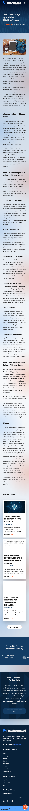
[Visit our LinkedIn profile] (4, 801)
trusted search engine (16, 448)
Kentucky (5, 756)
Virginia (5, 766)
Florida (4, 753)
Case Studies (6, 782)
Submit (21, 797)
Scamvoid (20, 218)
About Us (5, 780)
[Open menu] (25, 3)
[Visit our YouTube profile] (12, 801)
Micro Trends (13, 482)
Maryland (5, 758)
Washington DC (7, 771)
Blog (4, 785)
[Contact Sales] (25, 807)
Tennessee (6, 763)
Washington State (8, 769)
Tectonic (17, 745)
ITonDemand (8, 24)
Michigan (5, 761)
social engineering (10, 412)
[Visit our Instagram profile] (8, 801)
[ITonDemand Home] (12, 2)
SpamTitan (6, 484)
